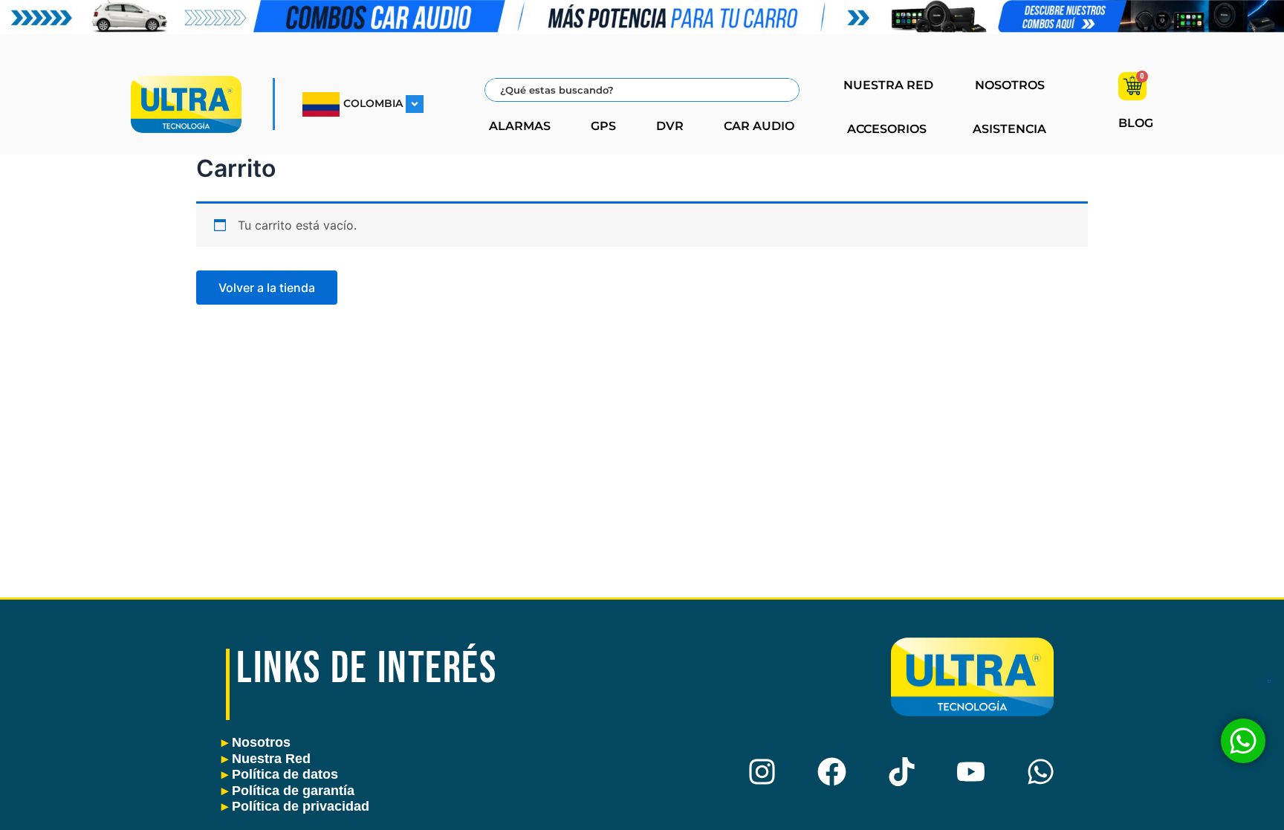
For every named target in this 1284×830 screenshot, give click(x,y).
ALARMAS (520, 126)
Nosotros (256, 742)
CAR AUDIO (759, 126)
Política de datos (279, 774)
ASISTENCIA (1009, 129)
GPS (603, 126)
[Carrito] (1132, 86)
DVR (670, 126)
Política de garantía (287, 790)
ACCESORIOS (887, 129)
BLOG (1135, 123)
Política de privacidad (295, 806)
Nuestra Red (266, 758)
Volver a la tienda (266, 287)
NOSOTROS (1010, 85)
